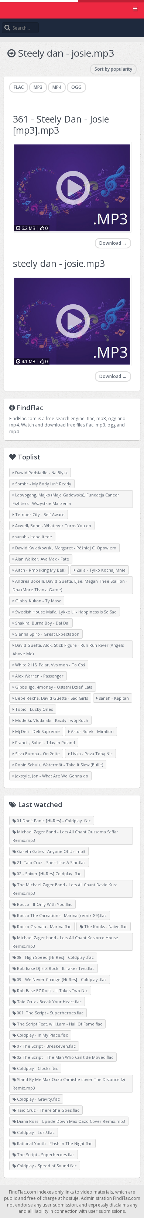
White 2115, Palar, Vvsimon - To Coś (49, 664)
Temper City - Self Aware (39, 514)
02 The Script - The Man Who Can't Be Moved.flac (64, 1057)
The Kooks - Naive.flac (105, 926)
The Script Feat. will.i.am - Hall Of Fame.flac (59, 1024)
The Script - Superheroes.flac (45, 1154)
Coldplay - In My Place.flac (42, 1035)
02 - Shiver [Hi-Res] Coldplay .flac (48, 873)
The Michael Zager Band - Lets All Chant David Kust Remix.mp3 (65, 889)
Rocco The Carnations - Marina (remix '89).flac (61, 915)
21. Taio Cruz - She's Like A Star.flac (51, 862)
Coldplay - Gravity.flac (38, 1099)
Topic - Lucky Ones (33, 709)
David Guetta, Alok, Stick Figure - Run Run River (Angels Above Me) (68, 649)
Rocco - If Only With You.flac (44, 904)
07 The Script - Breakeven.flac (46, 1046)
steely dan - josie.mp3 (59, 263)
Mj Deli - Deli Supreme (37, 731)
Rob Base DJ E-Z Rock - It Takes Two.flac (55, 968)
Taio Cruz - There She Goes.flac (47, 1110)
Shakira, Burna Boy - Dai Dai (41, 623)
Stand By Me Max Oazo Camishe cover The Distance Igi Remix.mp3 (69, 1084)
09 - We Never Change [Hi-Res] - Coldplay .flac (61, 979)
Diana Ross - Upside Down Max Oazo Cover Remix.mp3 (70, 1121)
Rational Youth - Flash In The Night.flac (54, 1143)
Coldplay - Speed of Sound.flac (46, 1165)
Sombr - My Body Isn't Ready (42, 483)
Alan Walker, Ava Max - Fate (41, 559)
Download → (113, 243)
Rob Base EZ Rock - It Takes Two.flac (52, 990)
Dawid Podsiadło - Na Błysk (41, 472)
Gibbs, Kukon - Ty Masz (37, 600)
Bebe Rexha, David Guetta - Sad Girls (51, 698)
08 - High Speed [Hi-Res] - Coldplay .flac (55, 957)
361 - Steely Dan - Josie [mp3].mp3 (61, 124)
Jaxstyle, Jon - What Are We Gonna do (51, 776)
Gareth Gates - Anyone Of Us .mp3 (50, 851)
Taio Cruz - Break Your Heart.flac (49, 1001)
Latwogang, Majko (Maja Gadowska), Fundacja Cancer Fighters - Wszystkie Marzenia (66, 499)
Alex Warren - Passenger (39, 676)
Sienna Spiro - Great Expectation (46, 634)
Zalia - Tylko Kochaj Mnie (100, 570)
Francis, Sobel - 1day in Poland (44, 742)
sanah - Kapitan (113, 698)
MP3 (38, 87)
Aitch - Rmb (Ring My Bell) (39, 570)
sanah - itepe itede (33, 536)
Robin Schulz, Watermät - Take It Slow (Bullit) (58, 764)
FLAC (19, 87)
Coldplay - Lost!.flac (35, 1132)
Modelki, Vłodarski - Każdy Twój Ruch (51, 720)
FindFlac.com (72, 9)
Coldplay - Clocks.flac (37, 1068)
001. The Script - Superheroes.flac (49, 1012)
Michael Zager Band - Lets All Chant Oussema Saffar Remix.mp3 (65, 836)
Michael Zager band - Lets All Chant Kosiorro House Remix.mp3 (65, 942)
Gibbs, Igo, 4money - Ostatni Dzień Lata (53, 687)
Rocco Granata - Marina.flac (43, 926)
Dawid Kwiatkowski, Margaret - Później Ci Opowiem (65, 548)
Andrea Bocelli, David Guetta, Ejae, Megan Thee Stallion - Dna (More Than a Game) (70, 585)
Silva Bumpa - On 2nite (37, 753)
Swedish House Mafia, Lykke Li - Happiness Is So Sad (65, 612)
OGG (76, 87)
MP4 (56, 87)
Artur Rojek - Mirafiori (92, 731)
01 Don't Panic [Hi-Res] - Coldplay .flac (53, 820)
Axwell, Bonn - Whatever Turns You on (52, 525)
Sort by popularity (113, 69)
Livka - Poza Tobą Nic (91, 753)
